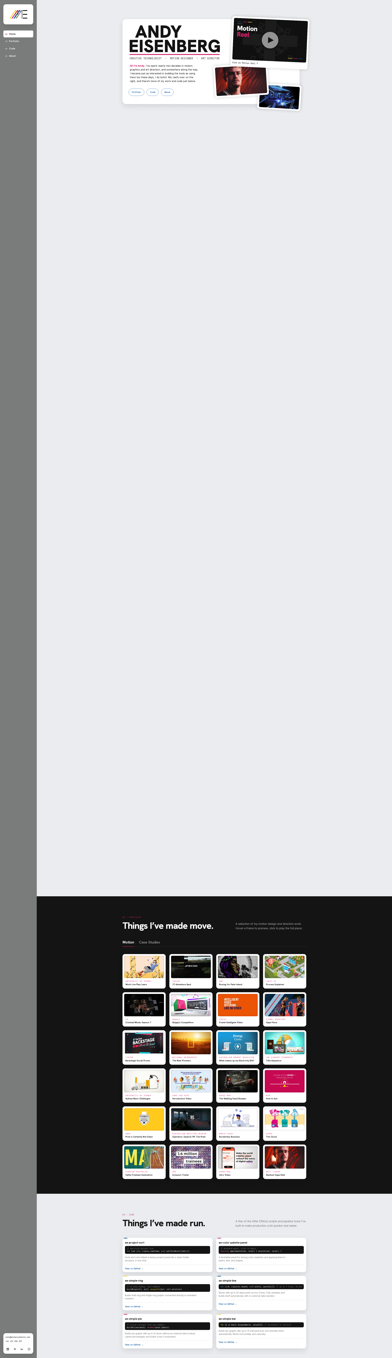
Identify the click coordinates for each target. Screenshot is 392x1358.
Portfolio (12, 41)
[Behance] (22, 1349)
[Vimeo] (15, 1349)
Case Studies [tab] (149, 942)
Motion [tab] (128, 942)
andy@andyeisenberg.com (18, 1337)
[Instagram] (29, 1349)
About (10, 55)
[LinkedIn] (8, 1349)
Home (10, 34)
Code (10, 48)
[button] (270, 43)
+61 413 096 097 (14, 1341)
